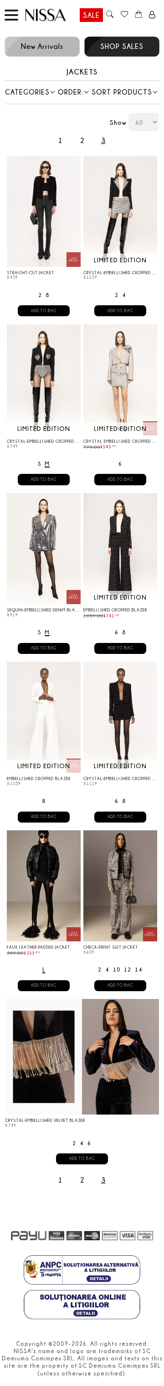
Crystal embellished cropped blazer (120, 441)
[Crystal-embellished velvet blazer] (82, 1057)
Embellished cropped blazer (115, 609)
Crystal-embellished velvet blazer (45, 1120)
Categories (27, 92)
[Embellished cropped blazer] (120, 548)
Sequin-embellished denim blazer (44, 609)
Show (118, 122)
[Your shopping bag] (139, 15)
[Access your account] (152, 15)
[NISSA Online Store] (53, 14)
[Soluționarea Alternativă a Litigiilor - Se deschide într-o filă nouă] (82, 1270)
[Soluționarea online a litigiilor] (82, 1305)
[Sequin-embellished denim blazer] (44, 548)
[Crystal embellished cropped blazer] (120, 379)
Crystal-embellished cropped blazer (120, 272)
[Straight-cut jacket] (44, 211)
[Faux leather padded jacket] (44, 885)
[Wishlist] (124, 15)
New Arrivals (42, 46)
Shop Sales (122, 46)
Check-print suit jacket (110, 947)
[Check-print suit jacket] (120, 885)
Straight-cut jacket (30, 272)
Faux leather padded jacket (38, 947)
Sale (91, 15)
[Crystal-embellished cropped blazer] (120, 211)
